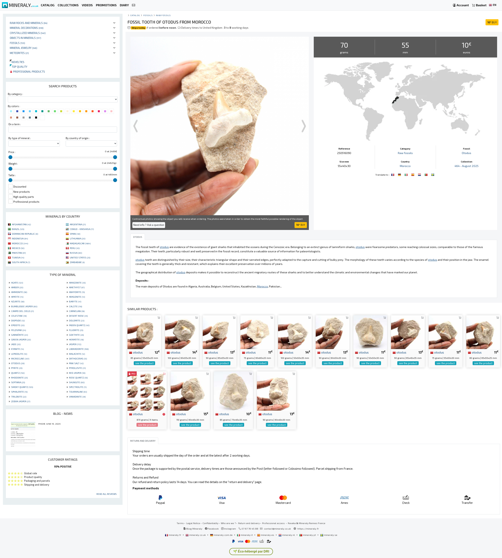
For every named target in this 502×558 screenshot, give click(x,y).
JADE (16, 344)
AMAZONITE (77, 282)
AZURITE (17, 301)
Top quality (18, 66)
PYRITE (16, 368)
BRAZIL (18, 229)
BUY (492, 22)
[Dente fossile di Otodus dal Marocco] (406, 174)
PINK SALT (76, 363)
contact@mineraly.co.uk (277, 528)
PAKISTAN (19, 252)
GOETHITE (76, 334)
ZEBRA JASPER (20, 401)
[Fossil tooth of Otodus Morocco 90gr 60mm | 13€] (332, 331)
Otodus (466, 153)
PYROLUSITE (77, 368)
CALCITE (75, 306)
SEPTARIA (18, 382)
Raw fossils (163, 15)
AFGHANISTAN (21, 224)
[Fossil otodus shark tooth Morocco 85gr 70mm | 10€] (233, 390)
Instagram (230, 528)
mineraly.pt (309, 534)
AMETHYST (77, 287)
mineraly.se (330, 534)
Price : (11, 152)
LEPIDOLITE (19, 353)
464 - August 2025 (466, 166)
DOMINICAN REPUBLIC (25, 233)
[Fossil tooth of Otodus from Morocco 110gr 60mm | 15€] (190, 390)
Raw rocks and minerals (28, 23)
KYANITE (17, 348)
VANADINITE (77, 396)
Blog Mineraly (194, 528)
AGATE (17, 282)
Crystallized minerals (28, 33)
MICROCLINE (20, 358)
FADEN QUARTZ (79, 325)
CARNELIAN (77, 311)
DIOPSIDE (18, 320)
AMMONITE (19, 292)
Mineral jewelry (23, 47)
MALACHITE (77, 353)
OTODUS (18, 363)
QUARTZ (18, 372)
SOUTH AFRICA (21, 262)
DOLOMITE (76, 320)
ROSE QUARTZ (78, 377)
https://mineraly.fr (308, 528)
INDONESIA (20, 238)
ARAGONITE (77, 296)
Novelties (17, 62)
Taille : (12, 175)
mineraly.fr (175, 534)
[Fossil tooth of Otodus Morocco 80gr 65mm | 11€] (483, 331)
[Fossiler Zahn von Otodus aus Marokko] (400, 174)
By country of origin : (78, 138)
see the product (144, 363)
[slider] (10, 157)
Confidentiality (210, 523)
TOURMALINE (78, 391)
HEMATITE (76, 339)
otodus (137, 352)
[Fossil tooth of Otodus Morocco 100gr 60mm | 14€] (182, 331)
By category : (15, 94)
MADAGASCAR (80, 243)
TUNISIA (18, 257)
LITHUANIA (77, 238)
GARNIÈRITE (19, 334)
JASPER (75, 344)
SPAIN (75, 233)
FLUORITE (76, 330)
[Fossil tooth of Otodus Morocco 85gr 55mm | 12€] (144, 331)
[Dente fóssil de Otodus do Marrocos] (426, 174)
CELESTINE (19, 315)
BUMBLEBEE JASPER (24, 306)
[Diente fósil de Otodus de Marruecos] (413, 174)
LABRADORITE (79, 348)
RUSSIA (76, 252)
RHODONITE (19, 377)
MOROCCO (20, 243)
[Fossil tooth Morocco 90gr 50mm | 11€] (370, 331)
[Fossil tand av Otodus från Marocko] (432, 174)
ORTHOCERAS (78, 358)
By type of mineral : (19, 138)
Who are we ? (228, 523)
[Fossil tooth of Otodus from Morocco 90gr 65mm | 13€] (219, 331)
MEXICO (18, 248)
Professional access (273, 523)
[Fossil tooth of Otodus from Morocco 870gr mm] (147, 390)
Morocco (405, 166)
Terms (180, 523)
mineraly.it (246, 534)
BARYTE (75, 301)
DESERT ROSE (78, 315)
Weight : (13, 163)
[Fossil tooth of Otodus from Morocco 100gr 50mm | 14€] (295, 331)
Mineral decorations (27, 27)
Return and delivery (249, 523)
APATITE (17, 296)
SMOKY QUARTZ (22, 387)
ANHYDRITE (77, 292)
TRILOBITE (18, 396)
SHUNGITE (77, 382)
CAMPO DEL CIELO (22, 311)
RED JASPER (77, 372)
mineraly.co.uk (197, 534)
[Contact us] (133, 5)
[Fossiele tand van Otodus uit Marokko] (420, 174)
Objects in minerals (25, 37)
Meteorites (19, 53)
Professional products (29, 71)
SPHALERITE (19, 391)
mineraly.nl (289, 534)
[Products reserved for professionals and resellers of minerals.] (164, 414)
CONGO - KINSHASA (82, 229)
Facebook (213, 528)
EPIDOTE (18, 325)
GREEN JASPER (21, 339)
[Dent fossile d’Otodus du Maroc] (393, 174)
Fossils (17, 43)
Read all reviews (106, 493)
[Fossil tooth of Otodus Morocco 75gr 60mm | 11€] (257, 331)
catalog (135, 15)
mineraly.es (267, 534)
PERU (75, 248)
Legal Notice (193, 523)
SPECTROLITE (77, 387)
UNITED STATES (80, 257)
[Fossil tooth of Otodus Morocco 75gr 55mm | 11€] (445, 331)
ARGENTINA (78, 224)
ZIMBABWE (77, 262)
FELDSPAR (18, 330)
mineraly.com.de (223, 534)
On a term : (14, 124)
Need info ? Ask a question (148, 224)
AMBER (17, 287)
